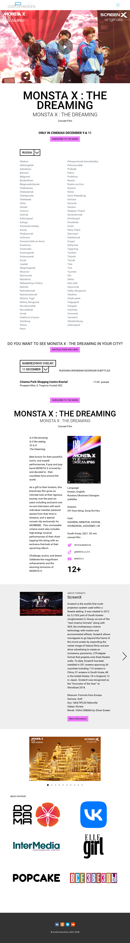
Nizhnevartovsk (28, 294)
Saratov (71, 207)
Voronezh (72, 313)
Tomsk (71, 260)
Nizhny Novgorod (29, 302)
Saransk (72, 203)
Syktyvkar (72, 245)
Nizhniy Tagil (27, 298)
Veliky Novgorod (76, 290)
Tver (69, 267)
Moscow (24, 271)
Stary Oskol (73, 229)
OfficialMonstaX (82, 545)
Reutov (71, 180)
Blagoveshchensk (29, 184)
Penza (23, 324)
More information (77, 718)
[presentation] (124, 656)
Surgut (71, 241)
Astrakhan (25, 169)
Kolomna (25, 237)
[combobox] (30, 152)
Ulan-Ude (72, 283)
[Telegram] (67, 924)
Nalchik (24, 286)
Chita (23, 203)
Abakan (24, 161)
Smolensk (72, 222)
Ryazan (71, 188)
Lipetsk (24, 264)
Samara (71, 199)
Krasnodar (25, 248)
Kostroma (25, 245)
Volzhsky (72, 309)
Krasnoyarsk (27, 256)
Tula (69, 264)
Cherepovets (27, 195)
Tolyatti (71, 256)
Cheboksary (26, 188)
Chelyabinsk (26, 191)
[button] (48, 785)
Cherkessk (25, 199)
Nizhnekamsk (27, 290)
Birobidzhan (26, 180)
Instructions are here (65, 349)
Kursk (23, 260)
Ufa (69, 275)
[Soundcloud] (73, 924)
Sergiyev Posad (76, 210)
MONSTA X (79, 559)
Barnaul (24, 172)
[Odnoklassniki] (62, 924)
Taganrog (72, 248)
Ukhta (70, 279)
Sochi (70, 226)
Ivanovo (24, 210)
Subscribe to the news (65, 139)
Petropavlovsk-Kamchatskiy (82, 161)
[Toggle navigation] (118, 5)
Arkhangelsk (27, 165)
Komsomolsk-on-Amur (32, 241)
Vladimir (72, 294)
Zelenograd (73, 324)
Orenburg (25, 321)
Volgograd (73, 302)
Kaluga (24, 222)
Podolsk (71, 169)
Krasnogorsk (27, 252)
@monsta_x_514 (82, 552)
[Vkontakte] (57, 924)
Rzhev (70, 191)
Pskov (70, 172)
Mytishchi (25, 279)
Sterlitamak (73, 237)
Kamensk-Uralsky (29, 226)
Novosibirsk (26, 309)
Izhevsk (24, 214)
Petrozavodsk (75, 165)
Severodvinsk (74, 214)
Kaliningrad (26, 218)
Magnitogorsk (27, 267)
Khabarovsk (26, 233)
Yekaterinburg (75, 321)
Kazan (23, 229)
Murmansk (26, 275)
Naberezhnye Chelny (31, 283)
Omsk (23, 313)
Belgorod (25, 176)
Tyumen (71, 271)
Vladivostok (74, 298)
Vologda (72, 305)
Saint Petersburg (76, 195)
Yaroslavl (72, 317)
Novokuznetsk (28, 305)
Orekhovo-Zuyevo (29, 317)
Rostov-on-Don (75, 184)
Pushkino (72, 176)
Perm (23, 328)
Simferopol (73, 218)
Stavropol (72, 233)
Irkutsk (23, 207)
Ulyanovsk (73, 286)
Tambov (72, 252)
